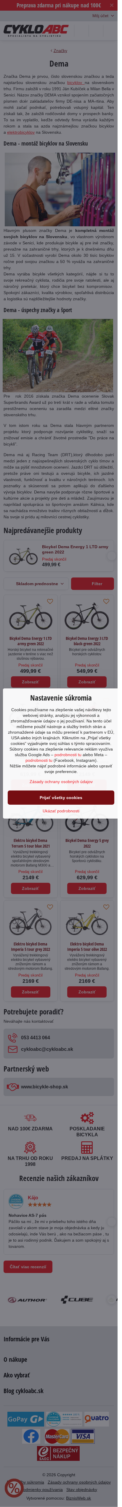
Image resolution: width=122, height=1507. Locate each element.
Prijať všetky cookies (61, 797)
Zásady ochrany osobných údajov (61, 781)
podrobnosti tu (67, 754)
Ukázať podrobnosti (61, 811)
